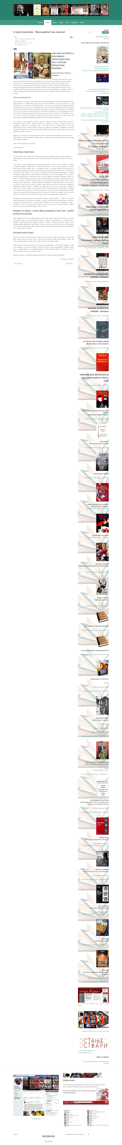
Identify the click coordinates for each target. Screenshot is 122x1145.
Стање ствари (82, 1050)
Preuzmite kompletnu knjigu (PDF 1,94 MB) (96, 190)
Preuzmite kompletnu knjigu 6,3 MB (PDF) (96, 348)
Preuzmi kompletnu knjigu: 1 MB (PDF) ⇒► (96, 914)
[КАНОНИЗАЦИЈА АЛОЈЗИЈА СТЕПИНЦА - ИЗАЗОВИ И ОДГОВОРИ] (102, 100)
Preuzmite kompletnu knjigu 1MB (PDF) (97, 447)
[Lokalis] (82, 1075)
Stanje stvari (91, 1050)
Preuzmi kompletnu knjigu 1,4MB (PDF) (97, 508)
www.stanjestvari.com (85, 1052)
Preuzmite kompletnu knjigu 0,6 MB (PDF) (96, 419)
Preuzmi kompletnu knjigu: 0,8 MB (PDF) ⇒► (95, 654)
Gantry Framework (78, 1134)
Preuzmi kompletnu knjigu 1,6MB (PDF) (97, 537)
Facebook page (36, 1119)
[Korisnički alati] (71, 37)
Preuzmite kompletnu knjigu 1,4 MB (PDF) (96, 316)
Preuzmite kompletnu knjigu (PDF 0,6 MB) (96, 214)
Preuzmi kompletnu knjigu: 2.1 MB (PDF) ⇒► (95, 736)
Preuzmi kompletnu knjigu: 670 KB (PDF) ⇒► (95, 945)
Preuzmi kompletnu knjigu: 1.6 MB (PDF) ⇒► (95, 845)
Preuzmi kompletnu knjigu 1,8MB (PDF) (97, 572)
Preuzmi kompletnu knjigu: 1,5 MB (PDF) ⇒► (95, 630)
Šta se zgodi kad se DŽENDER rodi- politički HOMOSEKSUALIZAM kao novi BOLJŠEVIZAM (97, 91)
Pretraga (105, 32)
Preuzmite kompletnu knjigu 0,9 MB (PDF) (96, 385)
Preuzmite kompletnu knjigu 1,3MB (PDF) (97, 478)
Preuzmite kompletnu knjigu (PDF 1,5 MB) (99, 151)
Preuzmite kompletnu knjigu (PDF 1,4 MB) (96, 247)
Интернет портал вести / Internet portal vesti (95, 1031)
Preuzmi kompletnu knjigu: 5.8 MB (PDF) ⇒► (95, 982)
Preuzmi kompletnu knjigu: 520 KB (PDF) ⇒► (95, 812)
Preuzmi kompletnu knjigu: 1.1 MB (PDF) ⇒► (95, 774)
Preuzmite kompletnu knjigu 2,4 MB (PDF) (96, 281)
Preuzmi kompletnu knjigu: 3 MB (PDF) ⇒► (96, 691)
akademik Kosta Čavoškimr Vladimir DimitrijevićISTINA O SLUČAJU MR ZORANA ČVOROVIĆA (95, 68)
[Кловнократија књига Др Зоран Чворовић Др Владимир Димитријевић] (102, 130)
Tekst (23, 41)
